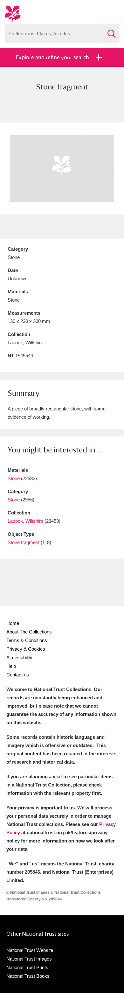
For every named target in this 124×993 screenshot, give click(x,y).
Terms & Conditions (26, 640)
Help (11, 666)
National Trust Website (29, 950)
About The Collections (29, 631)
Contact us (17, 674)
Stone (14, 478)
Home (12, 623)
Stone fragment (23, 542)
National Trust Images (29, 959)
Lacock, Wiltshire (25, 521)
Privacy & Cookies (25, 649)
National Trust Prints (27, 967)
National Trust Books (28, 976)
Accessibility (19, 657)
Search (111, 31)
